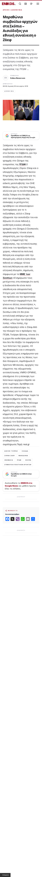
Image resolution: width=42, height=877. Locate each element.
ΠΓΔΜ (22, 164)
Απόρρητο (5, 875)
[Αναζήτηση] (20, 3)
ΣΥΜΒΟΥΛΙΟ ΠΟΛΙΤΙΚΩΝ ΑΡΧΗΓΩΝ (17, 464)
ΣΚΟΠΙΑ (28, 460)
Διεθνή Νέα (16, 10)
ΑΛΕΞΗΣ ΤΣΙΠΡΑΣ (11, 451)
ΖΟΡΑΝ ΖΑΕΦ (9, 455)
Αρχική (6, 10)
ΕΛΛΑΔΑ (25, 451)
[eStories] (31, 3)
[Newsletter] (25, 3)
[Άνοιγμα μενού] (38, 3)
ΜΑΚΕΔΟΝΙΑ (23, 455)
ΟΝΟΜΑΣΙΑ (8, 460)
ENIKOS (9, 4)
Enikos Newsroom (17, 78)
